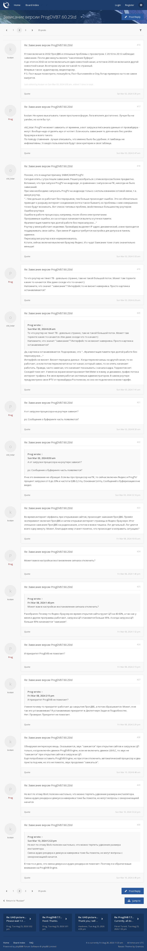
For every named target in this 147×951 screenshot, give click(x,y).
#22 (138, 442)
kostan (10, 57)
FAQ (31, 942)
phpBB (18, 946)
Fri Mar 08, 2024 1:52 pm (128, 631)
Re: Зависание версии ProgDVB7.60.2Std (48, 45)
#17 (138, 106)
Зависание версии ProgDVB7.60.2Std (39, 17)
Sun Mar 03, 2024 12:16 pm (127, 495)
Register (129, 5)
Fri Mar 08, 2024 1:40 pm (128, 573)
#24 (138, 551)
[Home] (6, 5)
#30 (138, 824)
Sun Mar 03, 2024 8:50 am (128, 429)
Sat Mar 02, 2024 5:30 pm (128, 93)
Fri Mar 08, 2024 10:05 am (128, 538)
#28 (138, 737)
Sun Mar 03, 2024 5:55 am (128, 256)
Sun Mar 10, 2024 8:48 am (128, 772)
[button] (6, 30)
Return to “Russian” (15, 900)
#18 (138, 165)
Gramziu (139, 946)
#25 (138, 586)
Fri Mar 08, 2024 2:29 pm (128, 724)
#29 (138, 785)
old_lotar (10, 178)
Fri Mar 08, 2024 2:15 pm (128, 666)
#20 (138, 313)
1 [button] (13, 30)
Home (17, 5)
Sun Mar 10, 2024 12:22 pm (127, 812)
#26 (138, 644)
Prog (10, 119)
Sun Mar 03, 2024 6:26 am (128, 300)
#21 (138, 402)
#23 (138, 507)
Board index (32, 5)
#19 (138, 269)
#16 (138, 44)
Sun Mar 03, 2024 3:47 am (128, 153)
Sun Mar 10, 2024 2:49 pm (128, 877)
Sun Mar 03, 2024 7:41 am (128, 389)
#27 (138, 679)
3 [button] (25, 30)
